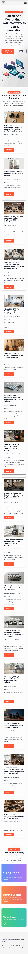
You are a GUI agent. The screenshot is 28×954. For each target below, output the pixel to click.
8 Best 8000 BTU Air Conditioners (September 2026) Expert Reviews (13, 311)
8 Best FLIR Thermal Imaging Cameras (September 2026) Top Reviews (12, 447)
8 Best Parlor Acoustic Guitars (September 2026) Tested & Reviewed (13, 355)
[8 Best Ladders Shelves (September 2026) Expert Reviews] (14, 163)
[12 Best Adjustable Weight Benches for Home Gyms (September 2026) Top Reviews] (14, 485)
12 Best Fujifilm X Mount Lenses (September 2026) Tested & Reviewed (13, 725)
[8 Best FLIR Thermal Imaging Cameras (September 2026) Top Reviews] (14, 436)
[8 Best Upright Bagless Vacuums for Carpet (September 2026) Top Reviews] (14, 668)
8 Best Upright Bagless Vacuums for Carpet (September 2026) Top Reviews (12, 680)
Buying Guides (7, 138)
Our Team (23, 947)
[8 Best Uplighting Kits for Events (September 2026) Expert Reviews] (14, 578)
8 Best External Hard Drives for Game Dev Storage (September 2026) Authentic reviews (14, 265)
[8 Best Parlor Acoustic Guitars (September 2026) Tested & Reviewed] (14, 345)
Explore (5, 879)
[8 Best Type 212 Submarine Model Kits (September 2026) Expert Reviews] (14, 387)
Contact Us (11, 947)
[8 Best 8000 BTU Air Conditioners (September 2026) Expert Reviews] (14, 301)
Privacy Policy (3, 947)
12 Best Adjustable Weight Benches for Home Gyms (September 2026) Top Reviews (14, 496)
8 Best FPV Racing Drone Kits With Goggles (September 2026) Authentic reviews (13, 219)
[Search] (22, 2)
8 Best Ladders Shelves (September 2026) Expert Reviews (13, 173)
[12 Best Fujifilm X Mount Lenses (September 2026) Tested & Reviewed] (14, 715)
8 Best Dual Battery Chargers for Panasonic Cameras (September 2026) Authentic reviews (13, 128)
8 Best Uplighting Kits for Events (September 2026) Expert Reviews (13, 588)
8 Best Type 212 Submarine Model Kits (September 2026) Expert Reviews (13, 399)
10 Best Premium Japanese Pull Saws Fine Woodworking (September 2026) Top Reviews (14, 771)
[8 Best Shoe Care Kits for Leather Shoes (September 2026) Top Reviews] (14, 806)
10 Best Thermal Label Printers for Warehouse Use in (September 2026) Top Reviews (13, 633)
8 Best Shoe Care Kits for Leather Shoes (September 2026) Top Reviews (14, 816)
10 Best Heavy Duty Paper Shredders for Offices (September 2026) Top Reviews (14, 542)
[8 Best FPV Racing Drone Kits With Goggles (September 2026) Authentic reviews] (14, 208)
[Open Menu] (25, 2)
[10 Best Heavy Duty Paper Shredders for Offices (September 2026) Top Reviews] (14, 531)
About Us (18, 947)
